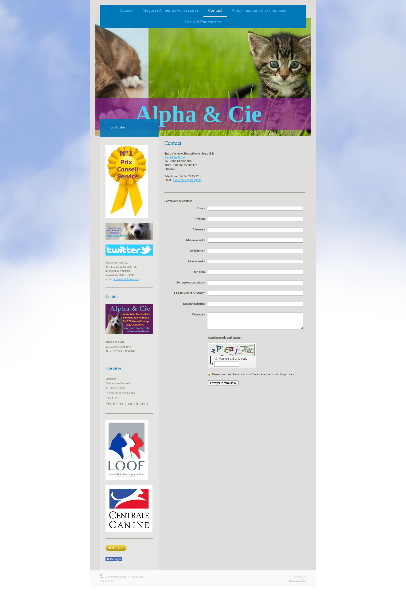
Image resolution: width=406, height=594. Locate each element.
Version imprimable (116, 576)
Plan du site (137, 576)
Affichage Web (297, 580)
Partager (115, 559)
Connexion (300, 576)
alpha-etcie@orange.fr (187, 180)
